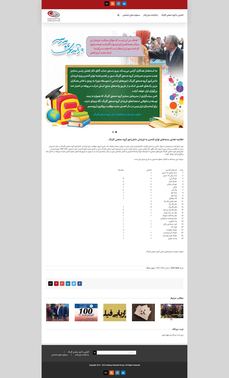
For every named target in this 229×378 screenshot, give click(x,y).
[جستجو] (118, 14)
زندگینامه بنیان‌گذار (82, 354)
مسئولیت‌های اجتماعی (59, 354)
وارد (167, 335)
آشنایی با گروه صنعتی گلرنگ (78, 352)
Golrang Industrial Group (115, 365)
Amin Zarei (175, 268)
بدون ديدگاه (150, 268)
